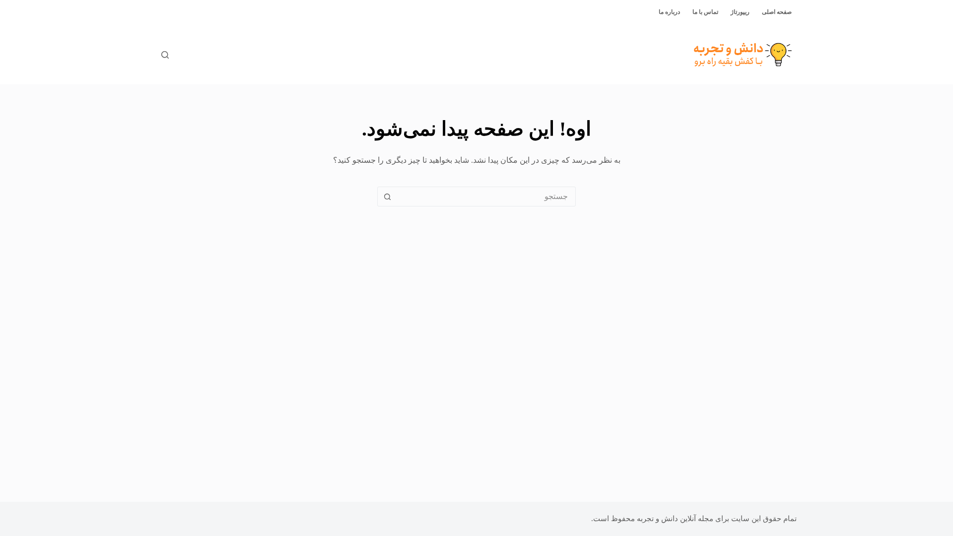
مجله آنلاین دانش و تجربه (675, 519)
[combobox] (486, 196)
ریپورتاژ (740, 11)
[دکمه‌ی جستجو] (387, 196)
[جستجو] (165, 55)
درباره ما (669, 11)
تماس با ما (705, 11)
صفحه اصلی (777, 11)
